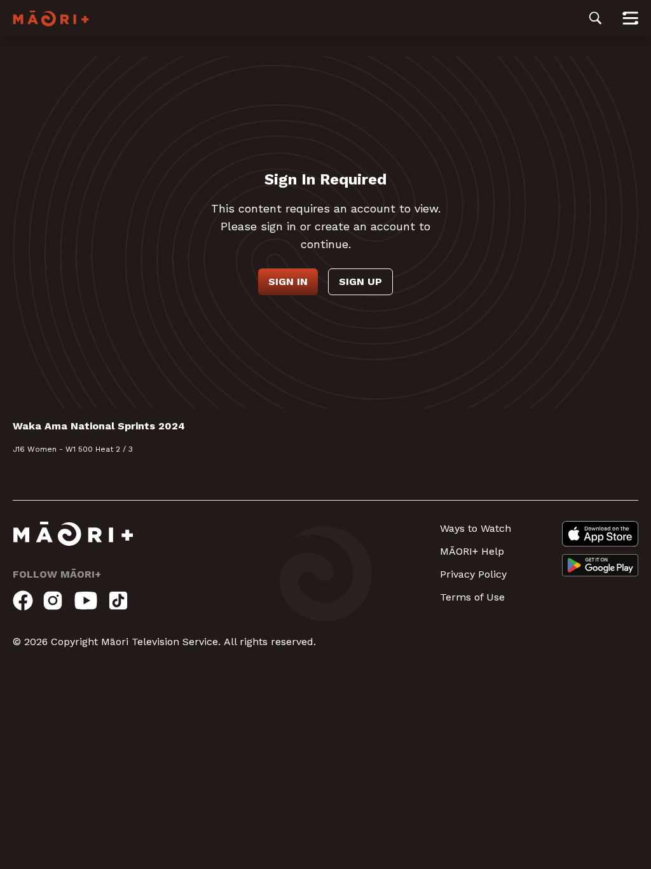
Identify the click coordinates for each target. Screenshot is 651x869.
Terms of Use (472, 597)
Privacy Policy (473, 574)
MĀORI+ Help (472, 551)
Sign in (288, 281)
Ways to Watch (475, 528)
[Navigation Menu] (630, 17)
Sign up (360, 281)
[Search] (595, 17)
